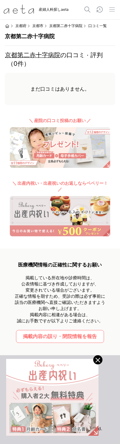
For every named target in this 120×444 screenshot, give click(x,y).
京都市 (37, 25)
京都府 (20, 25)
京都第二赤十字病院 (32, 55)
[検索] (87, 9)
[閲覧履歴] (99, 9)
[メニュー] (112, 9)
